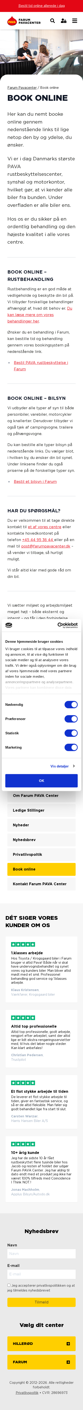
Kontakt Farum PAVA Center (40, 884)
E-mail (13, 1266)
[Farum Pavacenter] (27, 20)
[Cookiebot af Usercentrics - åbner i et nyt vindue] (58, 625)
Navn (12, 1245)
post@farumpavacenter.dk (45, 546)
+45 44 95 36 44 (38, 540)
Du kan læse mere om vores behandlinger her (39, 315)
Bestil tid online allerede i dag (41, 6)
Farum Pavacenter (22, 87)
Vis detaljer (59, 766)
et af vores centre (44, 527)
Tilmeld (41, 1302)
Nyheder (21, 825)
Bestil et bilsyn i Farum (35, 482)
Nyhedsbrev (24, 840)
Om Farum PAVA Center (36, 796)
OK (41, 781)
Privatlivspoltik (27, 854)
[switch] (71, 719)
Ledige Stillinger (28, 810)
